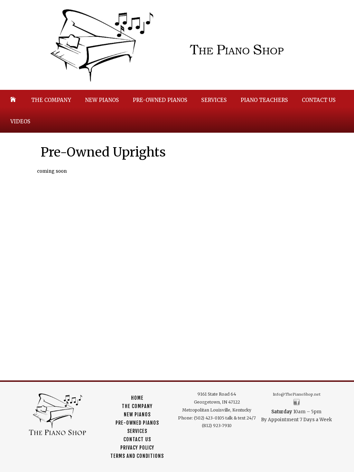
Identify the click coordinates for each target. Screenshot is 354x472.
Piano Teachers (264, 100)
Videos (20, 121)
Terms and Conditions (137, 456)
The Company (51, 100)
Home (137, 398)
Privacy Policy (137, 448)
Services (214, 100)
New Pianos (102, 100)
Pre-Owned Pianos (160, 100)
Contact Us (319, 100)
